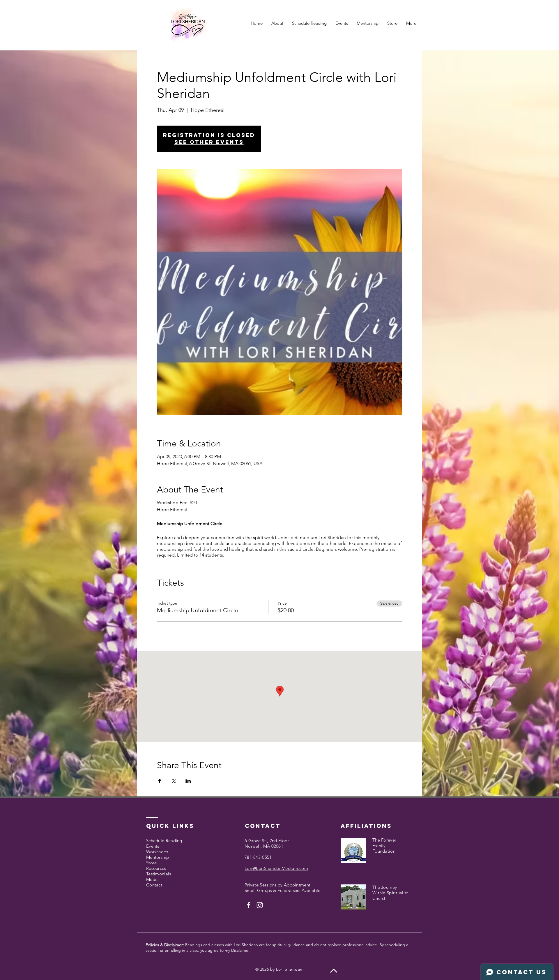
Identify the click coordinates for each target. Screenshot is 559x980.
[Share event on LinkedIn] (188, 781)
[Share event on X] (174, 781)
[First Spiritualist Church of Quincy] (249, 905)
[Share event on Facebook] (159, 781)
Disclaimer (240, 950)
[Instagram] (260, 905)
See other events (209, 142)
